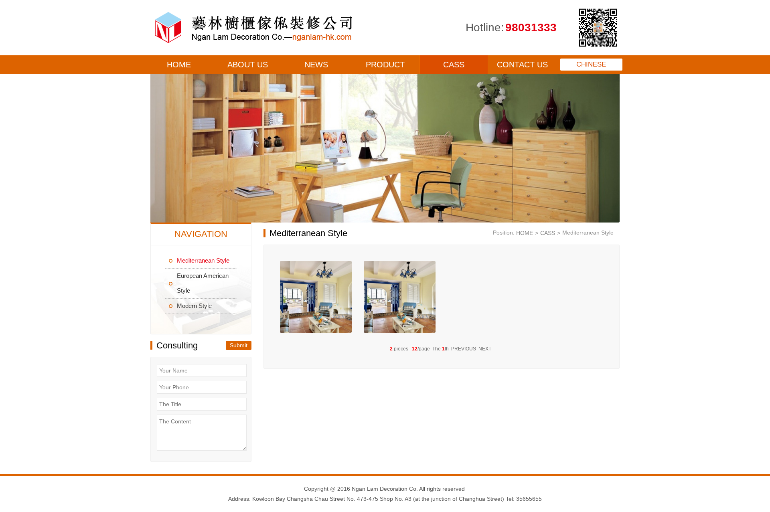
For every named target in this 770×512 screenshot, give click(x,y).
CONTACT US (522, 64)
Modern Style (194, 305)
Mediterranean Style (203, 260)
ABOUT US (247, 64)
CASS (453, 64)
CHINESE (591, 64)
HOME (179, 64)
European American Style (203, 283)
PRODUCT (385, 64)
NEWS (316, 64)
